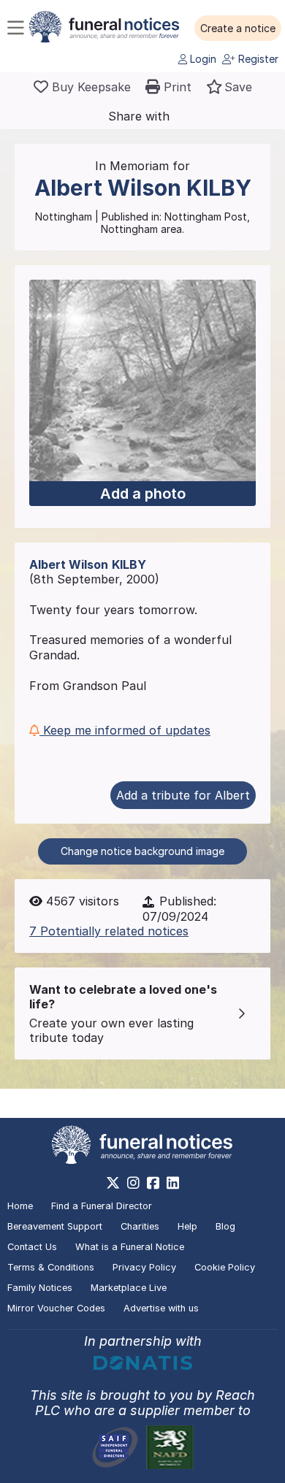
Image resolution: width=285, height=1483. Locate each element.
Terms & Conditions (50, 1267)
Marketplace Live (129, 1287)
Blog (225, 1226)
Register (256, 59)
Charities (140, 1226)
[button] (237, 28)
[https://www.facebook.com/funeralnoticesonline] (153, 1183)
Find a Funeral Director (101, 1205)
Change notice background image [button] (142, 851)
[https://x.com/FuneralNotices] (113, 1183)
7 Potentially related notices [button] (109, 931)
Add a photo (143, 493)
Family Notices (39, 1287)
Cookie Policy (224, 1267)
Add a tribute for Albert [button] (183, 795)
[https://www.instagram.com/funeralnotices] (133, 1183)
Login (201, 59)
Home (20, 1205)
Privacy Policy (144, 1267)
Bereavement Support (54, 1226)
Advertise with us (161, 1308)
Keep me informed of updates (124, 730)
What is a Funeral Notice (129, 1246)
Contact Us (32, 1246)
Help (187, 1226)
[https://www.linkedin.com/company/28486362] (173, 1183)
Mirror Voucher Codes (56, 1308)
